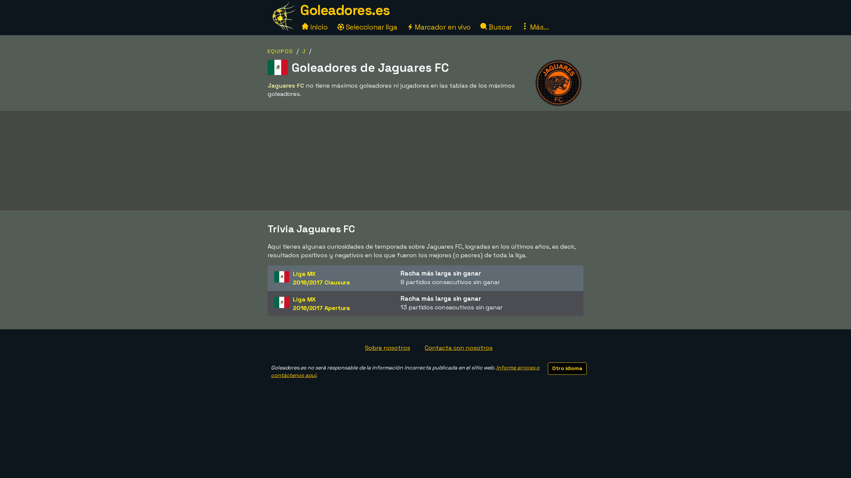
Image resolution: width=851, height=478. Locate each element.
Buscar (499, 27)
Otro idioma (567, 368)
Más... (538, 27)
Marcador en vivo (442, 27)
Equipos (280, 51)
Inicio (317, 27)
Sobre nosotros (387, 348)
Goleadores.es (345, 10)
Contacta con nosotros (459, 348)
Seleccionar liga (370, 27)
